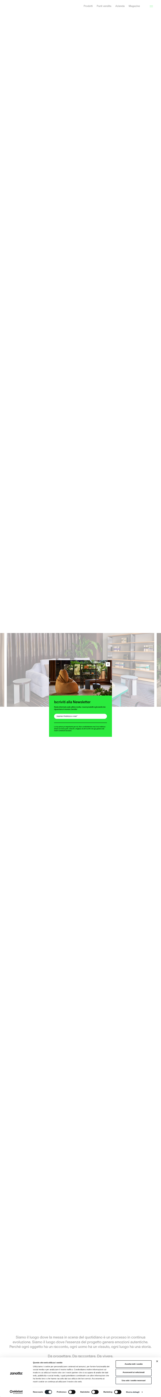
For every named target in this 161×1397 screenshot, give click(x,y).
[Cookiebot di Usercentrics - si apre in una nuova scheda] (16, 1392)
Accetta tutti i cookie (134, 1364)
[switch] (71, 1392)
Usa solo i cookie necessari (134, 1380)
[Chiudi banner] (157, 1361)
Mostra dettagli (132, 1392)
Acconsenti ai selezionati (134, 1372)
